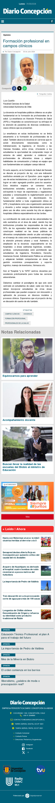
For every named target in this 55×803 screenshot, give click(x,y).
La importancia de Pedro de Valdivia (20, 581)
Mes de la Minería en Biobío (17, 659)
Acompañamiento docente (19, 420)
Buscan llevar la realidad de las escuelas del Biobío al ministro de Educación (24, 467)
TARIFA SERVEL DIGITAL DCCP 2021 (29, 724)
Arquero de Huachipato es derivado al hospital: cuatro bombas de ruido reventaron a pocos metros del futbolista (21, 571)
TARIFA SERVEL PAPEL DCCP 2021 (29, 728)
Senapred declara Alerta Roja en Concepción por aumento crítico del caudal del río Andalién (21, 555)
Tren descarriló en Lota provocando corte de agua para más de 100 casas (21, 597)
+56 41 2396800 (29, 715)
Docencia (28, 314)
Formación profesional (15, 318)
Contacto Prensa (21, 736)
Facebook (29, 748)
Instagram (29, 745)
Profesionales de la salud (17, 323)
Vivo (28, 517)
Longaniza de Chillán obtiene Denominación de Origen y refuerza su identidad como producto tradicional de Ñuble (21, 614)
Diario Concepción (14, 52)
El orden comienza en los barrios (20, 670)
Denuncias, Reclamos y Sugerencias (28, 739)
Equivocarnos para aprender (20, 375)
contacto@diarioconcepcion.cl (29, 720)
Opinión (6, 630)
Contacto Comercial (22, 733)
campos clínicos (12, 314)
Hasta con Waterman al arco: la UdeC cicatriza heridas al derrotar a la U (21, 539)
